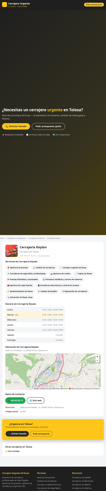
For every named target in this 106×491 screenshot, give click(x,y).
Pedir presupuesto (94, 5)
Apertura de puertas (46, 477)
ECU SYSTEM (13, 451)
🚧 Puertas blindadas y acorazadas (22, 279)
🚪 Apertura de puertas (17, 267)
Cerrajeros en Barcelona (82, 481)
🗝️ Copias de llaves (83, 273)
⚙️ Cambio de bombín (47, 291)
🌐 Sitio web (36, 400)
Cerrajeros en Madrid (81, 484)
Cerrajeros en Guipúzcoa (16, 238)
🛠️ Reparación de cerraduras (74, 291)
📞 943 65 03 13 (15, 400)
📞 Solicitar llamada (16, 126)
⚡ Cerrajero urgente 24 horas (73, 267)
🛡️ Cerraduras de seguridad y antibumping (26, 273)
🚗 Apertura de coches (60, 273)
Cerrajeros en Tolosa (36, 238)
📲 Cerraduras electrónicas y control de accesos (58, 285)
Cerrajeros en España (81, 477)
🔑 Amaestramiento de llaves (20, 291)
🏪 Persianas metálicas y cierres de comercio (62, 279)
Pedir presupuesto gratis (48, 126)
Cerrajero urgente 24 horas (49, 484)
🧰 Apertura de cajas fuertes (19, 285)
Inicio (2, 238)
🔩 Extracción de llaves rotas (19, 297)
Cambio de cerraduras (47, 481)
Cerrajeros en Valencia (82, 488)
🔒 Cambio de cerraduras (44, 267)
